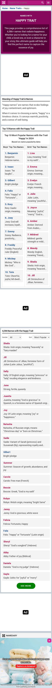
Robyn (6, 498)
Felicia (6, 520)
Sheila (6, 343)
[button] (26, 681)
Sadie (6, 438)
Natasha (7, 424)
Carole (6, 477)
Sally (5, 371)
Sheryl (6, 541)
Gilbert (6, 452)
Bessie (6, 487)
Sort (30, 337)
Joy (5, 410)
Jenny (6, 509)
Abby (6, 552)
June (6, 385)
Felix (5, 531)
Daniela (7, 563)
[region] (26, 75)
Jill (5, 357)
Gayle (6, 574)
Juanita (7, 396)
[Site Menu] (48, 3)
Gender (4, 337)
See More (26, 586)
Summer (7, 463)
